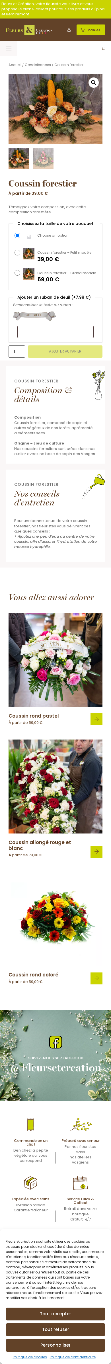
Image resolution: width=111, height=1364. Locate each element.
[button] (91, 29)
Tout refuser (55, 1329)
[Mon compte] (69, 30)
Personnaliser (55, 1345)
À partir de (34, 718)
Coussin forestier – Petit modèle (64, 252)
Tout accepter (55, 1314)
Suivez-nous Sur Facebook (55, 1058)
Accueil (15, 64)
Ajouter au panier (65, 351)
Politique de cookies (30, 1357)
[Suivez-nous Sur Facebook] (55, 1042)
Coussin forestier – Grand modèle (66, 273)
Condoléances (38, 64)
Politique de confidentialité (73, 1357)
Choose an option (53, 235)
